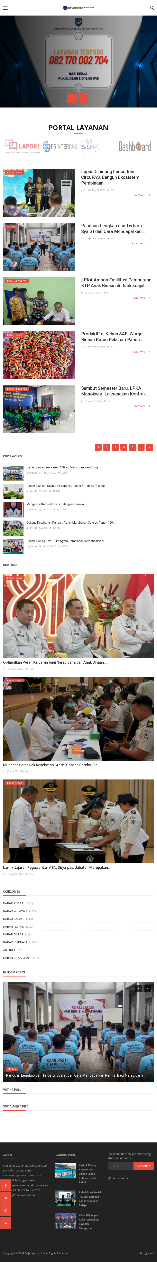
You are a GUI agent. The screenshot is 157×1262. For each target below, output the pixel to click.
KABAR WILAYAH (15, 911)
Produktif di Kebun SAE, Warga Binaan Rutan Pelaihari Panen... (112, 336)
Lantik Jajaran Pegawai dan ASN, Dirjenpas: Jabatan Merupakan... (56, 867)
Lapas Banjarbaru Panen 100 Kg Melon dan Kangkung (62, 467)
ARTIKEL (9, 950)
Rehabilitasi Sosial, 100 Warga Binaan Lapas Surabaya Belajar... (90, 1199)
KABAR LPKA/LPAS (16, 957)
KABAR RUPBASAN (16, 942)
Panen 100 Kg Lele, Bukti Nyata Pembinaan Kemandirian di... (66, 541)
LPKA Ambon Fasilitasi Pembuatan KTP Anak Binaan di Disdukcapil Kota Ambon (69, 1075)
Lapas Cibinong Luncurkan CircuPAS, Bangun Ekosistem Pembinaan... (110, 177)
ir (82, 292)
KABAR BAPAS (13, 934)
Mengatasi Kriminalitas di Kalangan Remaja (55, 504)
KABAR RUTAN (13, 926)
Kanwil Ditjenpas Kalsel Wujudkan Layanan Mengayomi (89, 1222)
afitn (83, 189)
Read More (139, 195)
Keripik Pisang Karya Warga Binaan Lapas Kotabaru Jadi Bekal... (87, 1174)
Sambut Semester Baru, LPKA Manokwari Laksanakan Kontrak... (115, 391)
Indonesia (119, 1178)
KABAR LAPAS (13, 919)
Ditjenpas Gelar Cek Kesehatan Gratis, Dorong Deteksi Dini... (52, 765)
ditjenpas (32, 472)
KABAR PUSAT (13, 903)
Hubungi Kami (145, 1253)
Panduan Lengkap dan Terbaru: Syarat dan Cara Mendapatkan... (113, 228)
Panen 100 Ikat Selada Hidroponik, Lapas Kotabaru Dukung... (67, 486)
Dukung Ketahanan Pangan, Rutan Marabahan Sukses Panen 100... (71, 522)
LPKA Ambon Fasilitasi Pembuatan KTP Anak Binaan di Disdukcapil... (116, 282)
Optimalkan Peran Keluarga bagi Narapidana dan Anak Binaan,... (55, 662)
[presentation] (72, 98)
